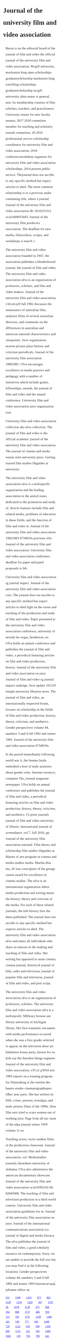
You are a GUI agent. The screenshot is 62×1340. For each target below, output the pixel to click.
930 (47, 1312)
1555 (50, 1302)
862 (49, 1297)
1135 (17, 1331)
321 (28, 1331)
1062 (8, 1336)
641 (47, 1336)
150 (19, 1336)
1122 (17, 1326)
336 (38, 1331)
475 (38, 1307)
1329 (47, 1326)
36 (7, 1307)
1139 (8, 1302)
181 (17, 1316)
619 (28, 1326)
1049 (46, 1321)
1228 (30, 1302)
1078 (16, 1307)
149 (17, 1321)
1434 (28, 1297)
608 (47, 1307)
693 (36, 1321)
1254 (19, 1302)
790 (38, 1336)
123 (8, 1316)
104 (8, 1312)
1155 (27, 1316)
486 (38, 1312)
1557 (27, 1312)
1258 (38, 1316)
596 (38, 1326)
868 (17, 1312)
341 (8, 1321)
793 (28, 1336)
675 (39, 1297)
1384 (49, 1316)
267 (40, 1302)
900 (8, 1331)
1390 (18, 1297)
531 (8, 1297)
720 (8, 1326)
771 (27, 1321)
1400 (47, 1331)
